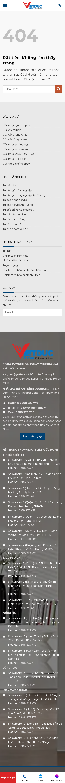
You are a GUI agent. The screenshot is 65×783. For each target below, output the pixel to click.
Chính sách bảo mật (15, 255)
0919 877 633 (27, 496)
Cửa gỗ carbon (12, 130)
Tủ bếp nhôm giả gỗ (15, 229)
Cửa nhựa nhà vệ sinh (16, 149)
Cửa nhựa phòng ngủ (16, 144)
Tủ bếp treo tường (14, 219)
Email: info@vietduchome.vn (27, 407)
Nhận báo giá (8, 777)
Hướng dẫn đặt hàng (16, 260)
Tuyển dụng (10, 265)
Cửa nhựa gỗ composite (18, 125)
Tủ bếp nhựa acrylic (15, 200)
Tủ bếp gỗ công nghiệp (17, 190)
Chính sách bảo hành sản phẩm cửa (25, 270)
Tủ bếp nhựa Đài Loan (16, 224)
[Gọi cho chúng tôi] (59, 5)
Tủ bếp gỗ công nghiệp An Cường (24, 195)
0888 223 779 (27, 467)
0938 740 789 (28, 539)
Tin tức (7, 250)
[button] (5, 5)
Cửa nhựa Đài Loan (15, 158)
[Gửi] (58, 89)
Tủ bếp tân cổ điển (14, 214)
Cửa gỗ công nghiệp (15, 139)
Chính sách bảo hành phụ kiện (21, 275)
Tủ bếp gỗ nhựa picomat (18, 209)
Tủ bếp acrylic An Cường (18, 204)
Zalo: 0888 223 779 (21, 412)
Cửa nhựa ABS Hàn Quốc (18, 154)
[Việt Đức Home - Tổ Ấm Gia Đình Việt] (32, 5)
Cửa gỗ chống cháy (15, 134)
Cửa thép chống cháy (16, 163)
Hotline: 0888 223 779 (23, 403)
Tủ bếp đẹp (10, 185)
